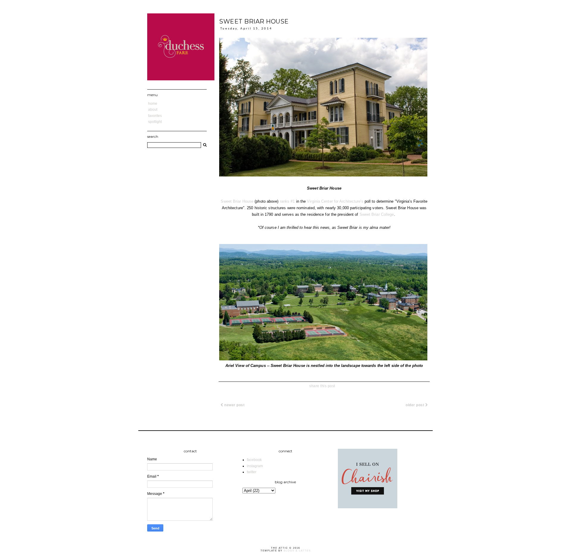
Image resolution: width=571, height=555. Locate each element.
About (152, 109)
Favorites (155, 116)
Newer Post (234, 405)
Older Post (415, 405)
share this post (322, 386)
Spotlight (155, 122)
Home (152, 103)
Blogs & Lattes (297, 550)
